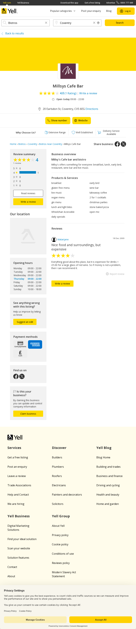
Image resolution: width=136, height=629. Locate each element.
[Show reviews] (24, 160)
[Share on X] (123, 144)
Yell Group (61, 516)
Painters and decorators (67, 494)
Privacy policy (60, 535)
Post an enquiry (17, 467)
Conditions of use (63, 553)
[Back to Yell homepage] (9, 11)
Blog (109, 11)
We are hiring (15, 504)
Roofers (57, 476)
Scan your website (18, 548)
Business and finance (109, 476)
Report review (117, 273)
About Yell (58, 526)
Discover (59, 447)
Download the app (69, 2)
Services (14, 447)
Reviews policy (61, 563)
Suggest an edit (25, 321)
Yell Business (23, 2)
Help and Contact (18, 494)
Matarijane (63, 239)
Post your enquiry (91, 11)
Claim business (28, 413)
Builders (57, 457)
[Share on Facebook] (117, 144)
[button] (46, 23)
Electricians (59, 485)
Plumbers (58, 467)
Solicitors (57, 504)
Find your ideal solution (21, 539)
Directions (91, 109)
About (11, 576)
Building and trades (108, 467)
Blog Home (103, 457)
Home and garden (107, 504)
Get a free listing (92, 2)
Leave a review (16, 476)
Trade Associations (19, 485)
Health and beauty (107, 494)
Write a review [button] (28, 201)
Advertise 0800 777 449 (119, 2)
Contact (12, 567)
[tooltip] (98, 22)
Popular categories (61, 11)
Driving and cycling (108, 485)
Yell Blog (103, 447)
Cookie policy (60, 544)
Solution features (18, 557)
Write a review (88, 93)
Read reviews (28, 193)
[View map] (28, 236)
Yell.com (7, 2)
